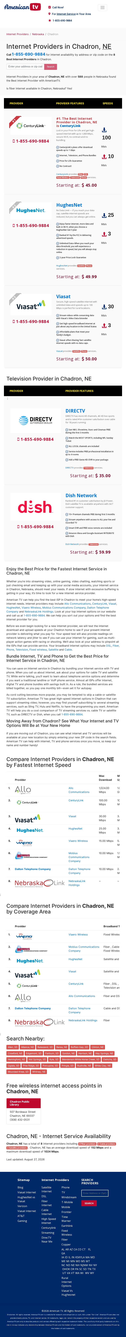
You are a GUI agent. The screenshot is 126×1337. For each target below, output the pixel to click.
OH (64, 1269)
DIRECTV (75, 411)
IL (69, 1257)
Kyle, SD (54, 1059)
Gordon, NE (68, 1053)
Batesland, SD (45, 1047)
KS (76, 1257)
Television (22, 649)
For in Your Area (71, 14)
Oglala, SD (13, 1065)
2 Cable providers (106, 1144)
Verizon (22, 1206)
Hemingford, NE (16, 1059)
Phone (10, 649)
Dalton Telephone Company (33, 869)
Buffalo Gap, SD (79, 1047)
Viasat (63, 296)
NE (73, 1265)
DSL (108, 645)
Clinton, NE (98, 1047)
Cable (68, 649)
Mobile (66, 1207)
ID (66, 1257)
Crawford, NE (15, 1053)
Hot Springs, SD (37, 1059)
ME (63, 1261)
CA (75, 1249)
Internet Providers (17, 34)
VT (72, 1273)
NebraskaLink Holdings (39, 611)
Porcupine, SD (50, 1065)
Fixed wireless (38, 649)
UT (64, 1273)
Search (50, 66)
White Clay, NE (103, 1065)
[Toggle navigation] (102, 7)
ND (68, 1265)
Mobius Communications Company (64, 607)
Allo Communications (77, 603)
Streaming (48, 1232)
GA (63, 1253)
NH (77, 1265)
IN (73, 1257)
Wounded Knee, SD (18, 1071)
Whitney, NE (38, 1071)
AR (67, 1249)
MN (72, 1261)
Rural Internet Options (67, 1282)
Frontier (67, 1212)
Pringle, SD (68, 1065)
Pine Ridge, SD (31, 1065)
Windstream (69, 1197)
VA (68, 1273)
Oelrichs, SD (109, 1059)
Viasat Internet (27, 1192)
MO (78, 1261)
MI (68, 1261)
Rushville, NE (84, 1065)
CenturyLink (70, 126)
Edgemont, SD (34, 1053)
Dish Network (81, 495)
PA (76, 1269)
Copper (66, 1244)
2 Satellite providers (17, 1148)
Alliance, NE (27, 1047)
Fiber (116, 645)
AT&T (21, 1216)
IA (63, 1257)
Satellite (53, 649)
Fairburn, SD (52, 1053)
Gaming (22, 1221)
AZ (71, 1249)
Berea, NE (61, 1047)
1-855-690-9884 (62, 20)
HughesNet (69, 205)
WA (77, 1273)
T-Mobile (67, 1202)
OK (68, 1269)
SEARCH (89, 1203)
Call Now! (58, 7)
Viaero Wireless (31, 607)
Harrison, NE (85, 1053)
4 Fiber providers (87, 1144)
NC (63, 1265)
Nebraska (38, 34)
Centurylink (49, 1228)
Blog (20, 1187)
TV (63, 1192)
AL (63, 1249)
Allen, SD (12, 1047)
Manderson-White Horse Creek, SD (80, 1059)
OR (72, 1269)
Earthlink (67, 1226)
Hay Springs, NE (104, 1053)
